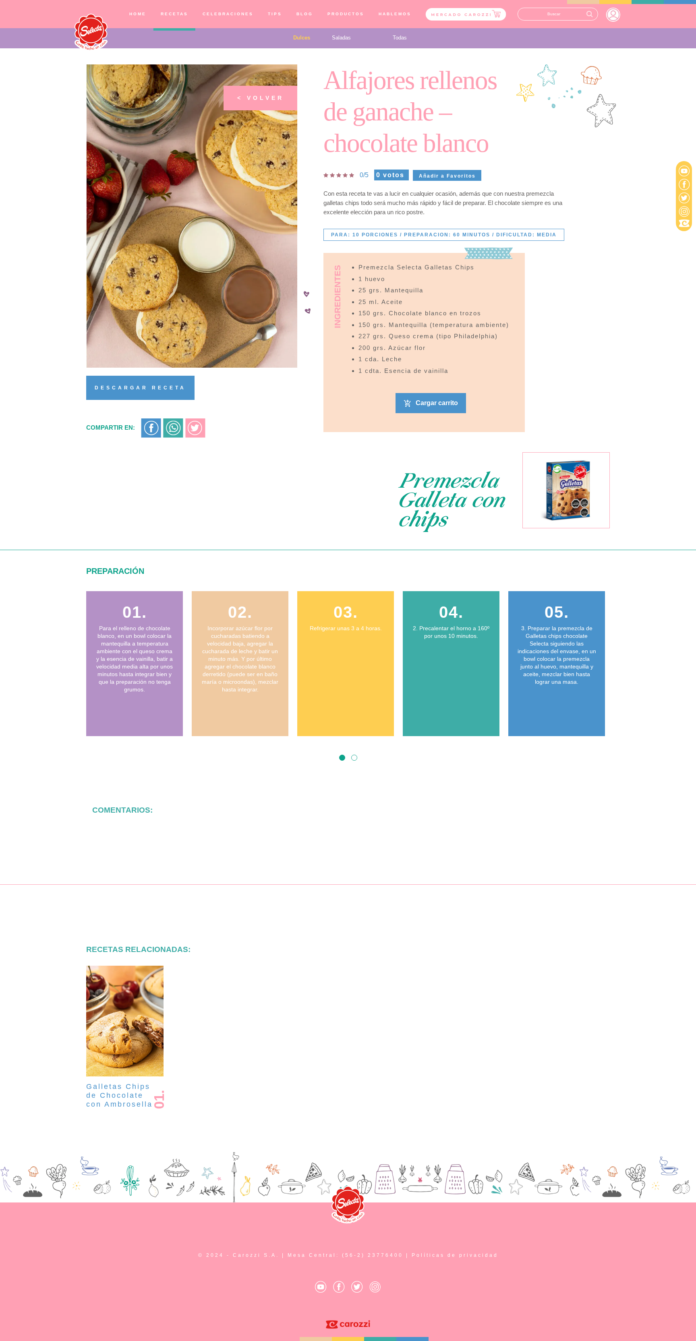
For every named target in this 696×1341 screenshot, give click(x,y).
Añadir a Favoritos (447, 176)
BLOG (304, 14)
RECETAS (174, 14)
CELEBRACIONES (228, 14)
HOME (139, 13)
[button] (342, 757)
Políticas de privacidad (455, 1255)
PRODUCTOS (345, 14)
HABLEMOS (395, 14)
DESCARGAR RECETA (140, 388)
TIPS (275, 14)
